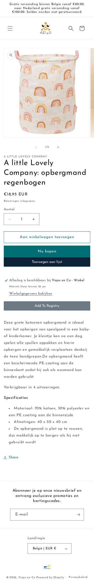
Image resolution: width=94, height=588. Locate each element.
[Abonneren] (78, 515)
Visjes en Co (26, 577)
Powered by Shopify (50, 577)
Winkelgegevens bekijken (30, 294)
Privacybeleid (78, 577)
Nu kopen (47, 251)
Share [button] (14, 457)
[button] (10, 28)
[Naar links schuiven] (36, 147)
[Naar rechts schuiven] (58, 147)
